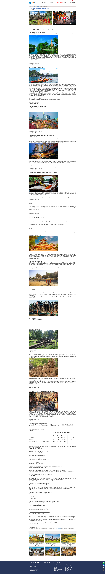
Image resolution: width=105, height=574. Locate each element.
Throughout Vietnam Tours (69, 569)
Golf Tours (55, 568)
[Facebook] (104, 565)
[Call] (104, 567)
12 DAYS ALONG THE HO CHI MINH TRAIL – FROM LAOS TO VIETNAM (36, 557)
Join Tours (66, 563)
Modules (66, 564)
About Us (44, 2)
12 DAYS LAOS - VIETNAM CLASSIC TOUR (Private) (52, 557)
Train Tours (66, 570)
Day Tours (55, 567)
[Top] (104, 570)
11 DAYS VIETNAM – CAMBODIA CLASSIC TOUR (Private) (36, 544)
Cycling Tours (56, 566)
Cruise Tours (66, 2)
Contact (74, 2)
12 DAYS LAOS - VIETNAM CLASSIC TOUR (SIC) (68, 557)
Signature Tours (67, 566)
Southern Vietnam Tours (68, 567)
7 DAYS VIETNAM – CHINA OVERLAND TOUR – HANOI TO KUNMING (68, 544)
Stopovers (66, 568)
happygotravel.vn (58, 528)
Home (41, 2)
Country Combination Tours (58, 564)
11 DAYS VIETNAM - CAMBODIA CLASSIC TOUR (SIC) (52, 544)
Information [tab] (31, 27)
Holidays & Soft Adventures (58, 569)
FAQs (71, 2)
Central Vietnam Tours (57, 563)
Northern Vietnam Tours (68, 565)
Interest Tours (56, 570)
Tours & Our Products (59, 2)
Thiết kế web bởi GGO (72, 573)
